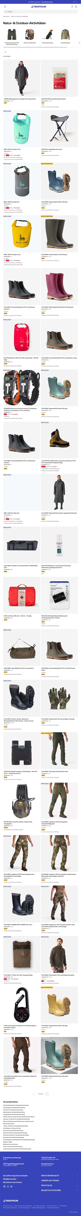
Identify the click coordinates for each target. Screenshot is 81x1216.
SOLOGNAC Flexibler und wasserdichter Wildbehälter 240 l (21, 566)
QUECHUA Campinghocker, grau (51, 149)
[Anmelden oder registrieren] (72, 7)
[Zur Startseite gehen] (38, 7)
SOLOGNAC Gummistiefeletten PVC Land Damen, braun (59, 358)
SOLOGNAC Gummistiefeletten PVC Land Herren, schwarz (19, 308)
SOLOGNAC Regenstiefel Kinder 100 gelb (54, 1025)
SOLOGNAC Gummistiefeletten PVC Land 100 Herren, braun (58, 669)
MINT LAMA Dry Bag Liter (11, 202)
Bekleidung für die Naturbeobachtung (14, 1112)
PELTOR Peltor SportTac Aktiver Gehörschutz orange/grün (18, 823)
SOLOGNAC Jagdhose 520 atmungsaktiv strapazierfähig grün (54, 823)
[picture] (21, 78)
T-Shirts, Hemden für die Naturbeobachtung (15, 1126)
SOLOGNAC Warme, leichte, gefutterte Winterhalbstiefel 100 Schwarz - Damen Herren (19, 720)
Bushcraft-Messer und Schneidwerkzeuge (15, 1132)
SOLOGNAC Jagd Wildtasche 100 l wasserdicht (19, 668)
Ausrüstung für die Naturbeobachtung (14, 1107)
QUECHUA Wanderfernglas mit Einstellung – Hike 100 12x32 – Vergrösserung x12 (20, 772)
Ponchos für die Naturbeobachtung (13, 1130)
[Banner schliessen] (76, 2)
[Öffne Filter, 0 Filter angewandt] (5, 52)
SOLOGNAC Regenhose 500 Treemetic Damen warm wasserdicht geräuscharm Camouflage (58, 925)
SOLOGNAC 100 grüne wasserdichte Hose (54, 771)
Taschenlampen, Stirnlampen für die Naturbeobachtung (19, 1139)
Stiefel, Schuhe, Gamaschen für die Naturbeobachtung (18, 1116)
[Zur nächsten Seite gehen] (47, 1094)
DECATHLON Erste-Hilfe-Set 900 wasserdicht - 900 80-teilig (21, 359)
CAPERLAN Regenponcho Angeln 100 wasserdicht (20, 99)
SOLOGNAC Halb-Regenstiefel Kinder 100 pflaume (57, 307)
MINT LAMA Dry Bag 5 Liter (12, 149)
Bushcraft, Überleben (30, 42)
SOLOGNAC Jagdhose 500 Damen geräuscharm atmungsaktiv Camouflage (19, 875)
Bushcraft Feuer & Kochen (10, 1144)
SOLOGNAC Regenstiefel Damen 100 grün (54, 1076)
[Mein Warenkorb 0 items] (76, 7)
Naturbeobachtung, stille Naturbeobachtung (12, 43)
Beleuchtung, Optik (8, 1123)
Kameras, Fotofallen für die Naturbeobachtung (16, 1119)
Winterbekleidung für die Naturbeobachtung (16, 1105)
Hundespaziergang (47, 42)
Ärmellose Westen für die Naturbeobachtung (16, 1135)
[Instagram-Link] (8, 1186)
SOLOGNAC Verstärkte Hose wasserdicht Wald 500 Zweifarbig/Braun (20, 1077)
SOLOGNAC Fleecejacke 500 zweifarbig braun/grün (57, 975)
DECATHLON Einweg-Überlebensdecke (53, 99)
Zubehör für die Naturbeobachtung (13, 1110)
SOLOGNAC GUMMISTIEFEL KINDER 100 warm (18, 924)
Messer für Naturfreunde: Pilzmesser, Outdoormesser (18, 1121)
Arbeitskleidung (65, 42)
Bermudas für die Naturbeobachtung (13, 1137)
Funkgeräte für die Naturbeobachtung (14, 1114)
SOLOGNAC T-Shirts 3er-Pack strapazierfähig (18, 975)
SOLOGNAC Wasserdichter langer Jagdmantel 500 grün (59, 513)
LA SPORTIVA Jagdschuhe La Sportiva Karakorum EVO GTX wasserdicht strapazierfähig (58, 461)
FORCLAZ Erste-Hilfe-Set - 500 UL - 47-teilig (17, 616)
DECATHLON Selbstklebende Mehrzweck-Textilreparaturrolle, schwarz (54, 617)
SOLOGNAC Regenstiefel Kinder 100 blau (54, 202)
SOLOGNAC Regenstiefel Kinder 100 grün (54, 408)
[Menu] (5, 7)
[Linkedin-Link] (11, 1186)
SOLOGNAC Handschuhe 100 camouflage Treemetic (58, 719)
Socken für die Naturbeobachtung (12, 1146)
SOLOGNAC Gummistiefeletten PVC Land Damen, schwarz (20, 461)
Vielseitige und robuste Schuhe (12, 1128)
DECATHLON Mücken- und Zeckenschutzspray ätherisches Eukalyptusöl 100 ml (56, 566)
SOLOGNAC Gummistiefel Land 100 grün (54, 254)
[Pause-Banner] (74, 2)
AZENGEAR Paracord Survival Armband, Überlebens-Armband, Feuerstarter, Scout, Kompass (20, 409)
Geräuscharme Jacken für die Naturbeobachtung (17, 1148)
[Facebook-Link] (4, 1186)
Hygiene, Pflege (7, 1142)
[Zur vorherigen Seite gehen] (34, 1094)
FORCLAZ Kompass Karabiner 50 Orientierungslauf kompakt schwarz (20, 1026)
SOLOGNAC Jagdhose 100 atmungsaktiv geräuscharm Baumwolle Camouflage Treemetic (58, 875)
